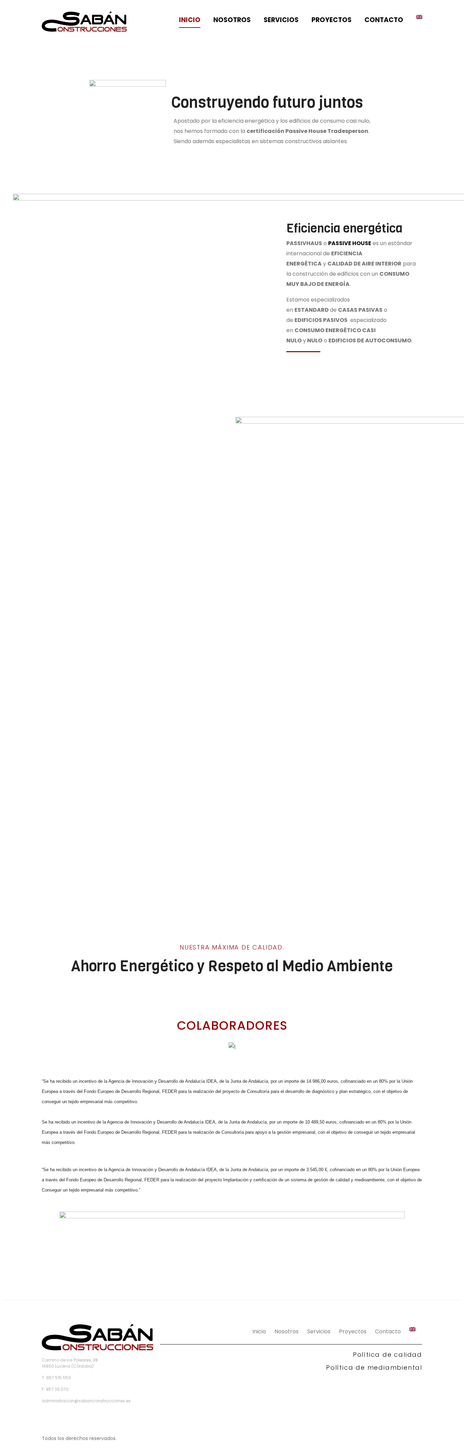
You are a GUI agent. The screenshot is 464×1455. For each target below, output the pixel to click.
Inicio (189, 19)
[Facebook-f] (45, 1418)
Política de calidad (387, 1354)
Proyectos (331, 19)
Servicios (281, 19)
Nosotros (232, 19)
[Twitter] (60, 1418)
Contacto (383, 19)
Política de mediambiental (374, 1367)
